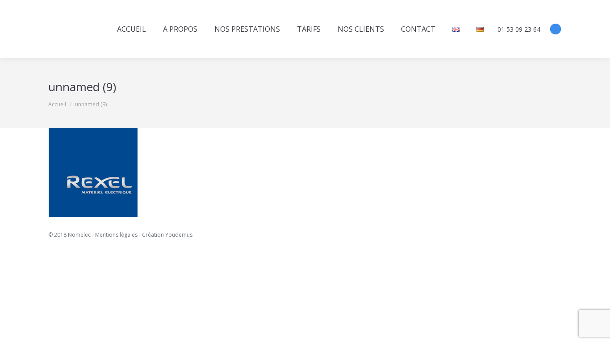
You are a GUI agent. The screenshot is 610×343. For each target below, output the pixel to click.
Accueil (57, 104)
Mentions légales (116, 234)
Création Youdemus (167, 234)
